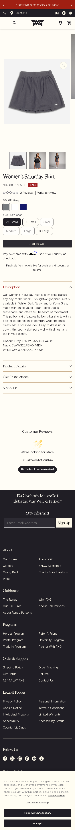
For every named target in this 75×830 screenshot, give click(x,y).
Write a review (46, 192)
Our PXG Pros (12, 606)
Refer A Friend (48, 633)
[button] (69, 23)
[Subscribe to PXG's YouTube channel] (34, 758)
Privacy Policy (12, 701)
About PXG (46, 559)
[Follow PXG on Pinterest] (27, 758)
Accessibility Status (51, 721)
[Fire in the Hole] (57, 13)
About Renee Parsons (17, 612)
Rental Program (13, 640)
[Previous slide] (3, 5)
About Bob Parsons (52, 606)
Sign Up (64, 522)
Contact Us (46, 680)
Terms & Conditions (51, 708)
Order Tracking (48, 667)
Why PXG (45, 599)
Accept (37, 823)
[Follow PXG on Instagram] (19, 758)
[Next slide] (71, 5)
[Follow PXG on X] (12, 758)
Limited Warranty (50, 714)
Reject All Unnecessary (37, 812)
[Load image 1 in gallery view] (17, 160)
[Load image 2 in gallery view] (37, 160)
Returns (44, 674)
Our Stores (10, 559)
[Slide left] (4, 161)
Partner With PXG (50, 646)
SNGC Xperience (50, 566)
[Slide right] (71, 161)
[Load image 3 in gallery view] (57, 160)
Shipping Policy (13, 667)
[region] (37, 800)
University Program (51, 640)
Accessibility (11, 721)
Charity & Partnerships (53, 572)
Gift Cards (9, 674)
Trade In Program (14, 646)
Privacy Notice (56, 795)
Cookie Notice (12, 708)
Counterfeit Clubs (14, 727)
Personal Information (52, 701)
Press (6, 579)
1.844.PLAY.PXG (14, 680)
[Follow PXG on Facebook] (5, 758)
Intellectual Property (16, 714)
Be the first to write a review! (37, 469)
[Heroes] (64, 13)
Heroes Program (14, 633)
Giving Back (11, 572)
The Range (10, 599)
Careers (8, 566)
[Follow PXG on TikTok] (41, 758)
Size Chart (16, 214)
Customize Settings (37, 802)
